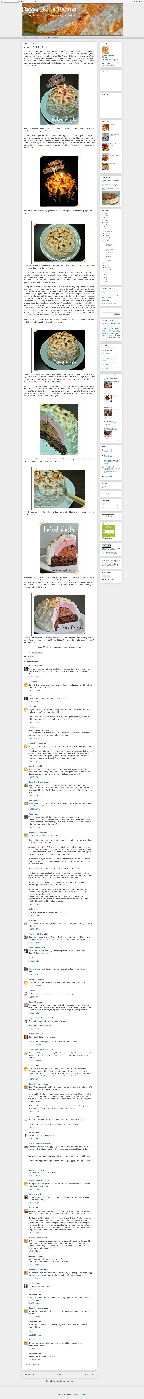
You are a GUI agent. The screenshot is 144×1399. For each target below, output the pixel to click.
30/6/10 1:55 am (34, 1138)
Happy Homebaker (35, 832)
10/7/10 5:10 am (34, 1289)
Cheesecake (117, 327)
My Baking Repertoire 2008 (109, 303)
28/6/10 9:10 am (34, 1013)
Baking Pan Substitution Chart (109, 347)
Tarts (119, 337)
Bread (103, 323)
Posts (105, 505)
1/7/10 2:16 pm (34, 1203)
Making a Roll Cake (107, 297)
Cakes (32, 656)
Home (25, 37)
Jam (109, 331)
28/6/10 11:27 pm (34, 1079)
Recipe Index (34, 37)
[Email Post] (28, 652)
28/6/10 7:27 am (34, 997)
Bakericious (33, 766)
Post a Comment (32, 1365)
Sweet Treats (113, 337)
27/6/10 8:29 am (34, 777)
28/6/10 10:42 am (34, 1061)
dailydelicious (108, 407)
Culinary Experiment (107, 330)
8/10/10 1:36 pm (34, 1317)
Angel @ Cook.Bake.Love (38, 1018)
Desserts (104, 331)
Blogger (85, 1394)
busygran (32, 966)
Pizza (103, 335)
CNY (103, 327)
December (108, 229)
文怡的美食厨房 (108, 476)
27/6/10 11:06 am (34, 809)
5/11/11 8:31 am (34, 1349)
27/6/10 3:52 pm (34, 961)
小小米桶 (106, 455)
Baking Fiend (33, 1034)
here (29, 268)
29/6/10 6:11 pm (34, 1127)
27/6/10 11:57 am (34, 904)
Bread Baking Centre (107, 350)
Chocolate (110, 328)
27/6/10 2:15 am (34, 722)
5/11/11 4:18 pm (34, 1360)
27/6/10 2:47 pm (34, 929)
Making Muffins (105, 300)
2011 (105, 224)
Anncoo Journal (108, 421)
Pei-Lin (31, 1208)
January (107, 272)
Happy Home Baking (49, 9)
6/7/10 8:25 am (34, 1278)
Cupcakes (117, 330)
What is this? (111, 115)
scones (108, 339)
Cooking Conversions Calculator (110, 356)
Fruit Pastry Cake (114, 163)
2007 (105, 279)
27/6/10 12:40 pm (34, 915)
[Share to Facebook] (39, 653)
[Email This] (33, 653)
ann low (31, 682)
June (106, 242)
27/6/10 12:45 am (34, 702)
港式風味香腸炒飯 (108, 456)
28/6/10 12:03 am (34, 986)
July (106, 240)
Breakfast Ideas (106, 325)
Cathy (30, 909)
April (106, 265)
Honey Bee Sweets (36, 782)
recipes (111, 536)
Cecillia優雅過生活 (109, 467)
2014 (105, 218)
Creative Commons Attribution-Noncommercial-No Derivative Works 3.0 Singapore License (109, 551)
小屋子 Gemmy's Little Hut (111, 460)
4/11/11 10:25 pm (34, 1335)
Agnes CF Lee (34, 979)
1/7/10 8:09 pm (34, 1233)
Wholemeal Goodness (108, 259)
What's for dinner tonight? (109, 253)
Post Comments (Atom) (64, 1381)
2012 (105, 222)
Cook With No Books (110, 428)
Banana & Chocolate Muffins (114, 154)
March (106, 267)
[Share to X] (37, 653)
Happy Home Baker (114, 548)
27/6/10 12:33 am (34, 690)
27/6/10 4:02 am (34, 738)
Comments (107, 507)
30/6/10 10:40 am (34, 1189)
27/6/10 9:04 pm (34, 974)
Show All (118, 440)
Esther (31, 727)
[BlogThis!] (35, 653)
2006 (105, 281)
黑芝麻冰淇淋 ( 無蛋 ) (109, 451)
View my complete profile (108, 65)
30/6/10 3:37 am (34, 1176)
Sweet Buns (113, 124)
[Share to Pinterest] (41, 653)
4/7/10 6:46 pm (34, 1265)
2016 (105, 213)
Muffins (112, 333)
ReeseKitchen (34, 666)
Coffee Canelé (115, 409)
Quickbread (109, 335)
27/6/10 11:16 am (34, 827)
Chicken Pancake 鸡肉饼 (110, 423)
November (108, 231)
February (107, 269)
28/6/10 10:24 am (34, 1045)
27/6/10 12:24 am (34, 677)
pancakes (104, 339)
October (107, 233)
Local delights (116, 331)
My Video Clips (46, 37)
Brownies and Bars (115, 325)
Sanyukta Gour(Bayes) (37, 1143)
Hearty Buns (108, 256)
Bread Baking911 (106, 353)
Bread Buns (109, 323)
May (106, 263)
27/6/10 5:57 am (34, 761)
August (107, 237)
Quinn (30, 814)
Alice (30, 706)
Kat (29, 695)
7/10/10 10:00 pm (34, 1303)
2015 (105, 215)
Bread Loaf (116, 323)
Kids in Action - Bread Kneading (110, 295)
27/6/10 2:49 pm (34, 943)
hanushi (31, 1116)
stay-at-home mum (35, 743)
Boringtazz (32, 1194)
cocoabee (32, 1283)
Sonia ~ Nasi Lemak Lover (38, 1050)
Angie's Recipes (35, 947)
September (108, 235)
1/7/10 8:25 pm (34, 1251)
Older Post (90, 1375)
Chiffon (104, 328)
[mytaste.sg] (105, 486)
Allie (30, 920)
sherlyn (31, 1065)
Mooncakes (105, 333)
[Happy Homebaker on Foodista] (108, 516)
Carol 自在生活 (108, 450)
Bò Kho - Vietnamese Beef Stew (115, 397)
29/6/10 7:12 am (34, 1111)
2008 (105, 277)
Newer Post (29, 1375)
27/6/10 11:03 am (34, 795)
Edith (30, 991)
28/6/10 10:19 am (34, 1029)
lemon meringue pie (49, 315)
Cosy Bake (32, 800)
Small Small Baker (35, 934)
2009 (105, 274)
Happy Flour (33, 1002)
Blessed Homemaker (36, 1180)
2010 (105, 227)
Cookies (117, 328)
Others (118, 333)
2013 (105, 220)
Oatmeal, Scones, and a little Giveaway (109, 246)
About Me (56, 37)
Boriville (31, 1132)
